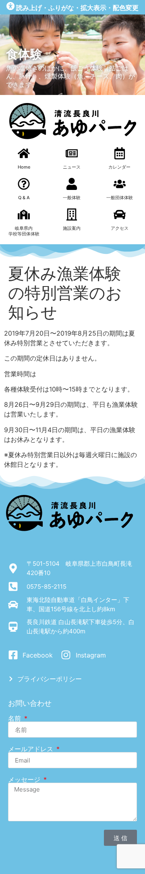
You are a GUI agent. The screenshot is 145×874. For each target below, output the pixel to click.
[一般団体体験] (120, 184)
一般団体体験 (119, 197)
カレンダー (119, 167)
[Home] (24, 153)
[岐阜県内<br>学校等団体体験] (24, 214)
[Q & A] (24, 184)
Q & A (24, 197)
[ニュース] (72, 153)
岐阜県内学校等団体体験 (23, 230)
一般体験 (72, 197)
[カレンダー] (120, 153)
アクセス (119, 228)
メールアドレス (31, 749)
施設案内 (72, 228)
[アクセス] (120, 214)
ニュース (72, 167)
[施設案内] (72, 214)
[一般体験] (72, 184)
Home (24, 167)
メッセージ (25, 779)
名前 (15, 718)
